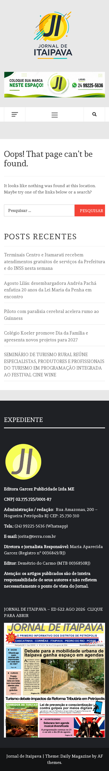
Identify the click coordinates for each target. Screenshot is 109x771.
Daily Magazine (75, 756)
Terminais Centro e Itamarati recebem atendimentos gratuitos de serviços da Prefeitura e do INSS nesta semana (54, 261)
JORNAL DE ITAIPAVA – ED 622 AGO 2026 (44, 609)
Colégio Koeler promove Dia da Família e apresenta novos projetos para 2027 (46, 336)
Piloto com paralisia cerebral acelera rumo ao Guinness (51, 315)
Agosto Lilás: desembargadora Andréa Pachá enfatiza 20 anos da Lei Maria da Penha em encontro (50, 290)
